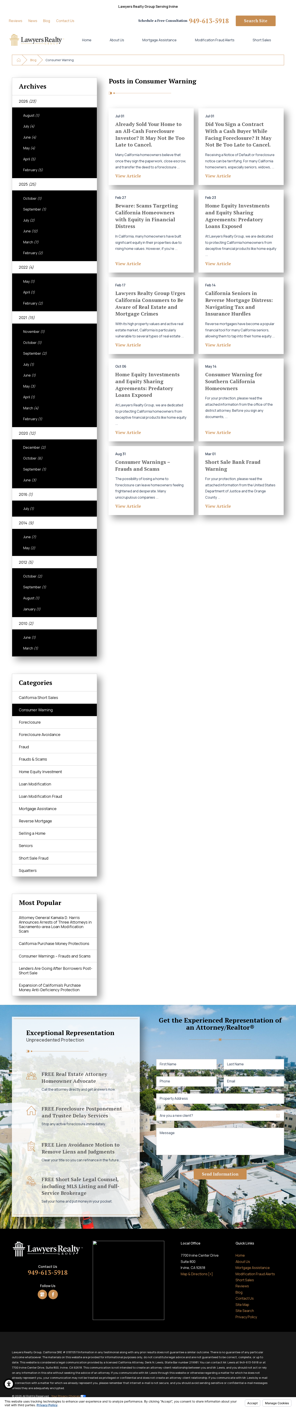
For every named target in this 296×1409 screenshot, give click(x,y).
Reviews (15, 20)
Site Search (245, 1310)
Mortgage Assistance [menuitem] (38, 808)
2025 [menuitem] (27, 184)
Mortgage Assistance (159, 40)
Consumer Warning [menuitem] (36, 709)
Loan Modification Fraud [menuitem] (40, 796)
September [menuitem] (34, 209)
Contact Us (65, 20)
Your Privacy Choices (65, 1396)
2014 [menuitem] (26, 522)
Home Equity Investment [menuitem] (40, 771)
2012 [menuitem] (26, 562)
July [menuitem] (28, 126)
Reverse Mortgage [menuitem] (35, 820)
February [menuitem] (33, 170)
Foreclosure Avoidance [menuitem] (39, 734)
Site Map (242, 1304)
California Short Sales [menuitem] (38, 697)
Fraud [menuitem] (24, 746)
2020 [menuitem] (27, 433)
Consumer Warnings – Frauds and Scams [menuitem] (55, 956)
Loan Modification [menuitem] (35, 784)
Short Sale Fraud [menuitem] (34, 858)
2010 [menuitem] (26, 623)
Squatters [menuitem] (28, 870)
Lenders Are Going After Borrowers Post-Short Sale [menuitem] (55, 970)
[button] (8, 1384)
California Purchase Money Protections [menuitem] (54, 943)
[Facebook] (53, 1294)
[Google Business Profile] (42, 1294)
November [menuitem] (34, 331)
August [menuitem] (31, 115)
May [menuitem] (29, 148)
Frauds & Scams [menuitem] (33, 759)
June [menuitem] (29, 137)
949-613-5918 (209, 21)
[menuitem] (86, 40)
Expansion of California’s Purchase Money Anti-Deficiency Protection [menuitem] (50, 987)
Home (86, 40)
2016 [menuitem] (26, 494)
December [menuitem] (34, 447)
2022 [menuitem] (26, 267)
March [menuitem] (31, 242)
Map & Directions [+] (197, 1274)
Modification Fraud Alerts (214, 40)
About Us (117, 40)
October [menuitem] (32, 198)
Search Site (255, 20)
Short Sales (262, 40)
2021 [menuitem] (27, 317)
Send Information (220, 1174)
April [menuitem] (29, 159)
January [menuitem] (32, 609)
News (32, 20)
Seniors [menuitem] (26, 845)
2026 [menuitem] (27, 101)
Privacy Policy (246, 1317)
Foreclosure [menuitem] (30, 722)
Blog (46, 20)
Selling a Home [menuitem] (32, 833)
